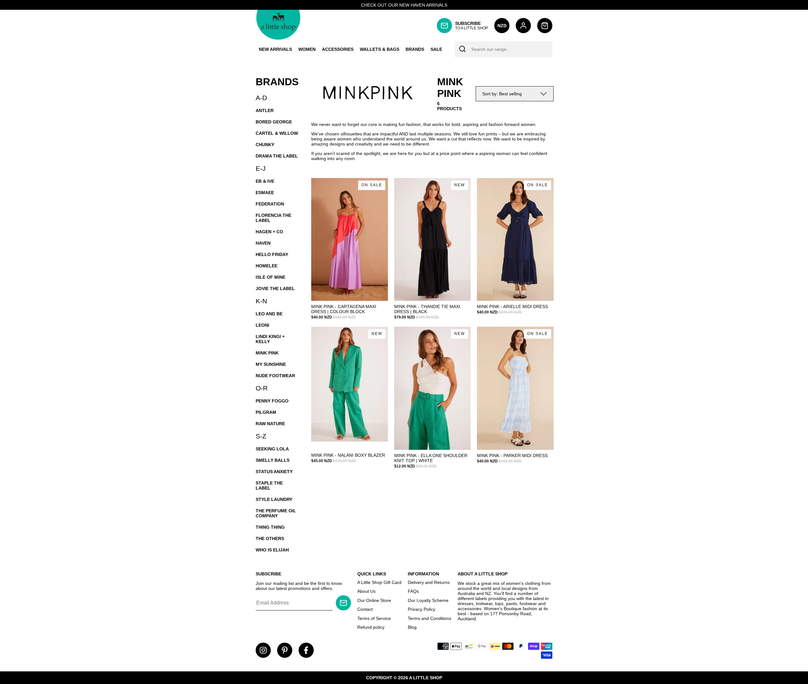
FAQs (413, 591)
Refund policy (370, 627)
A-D (261, 97)
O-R (262, 388)
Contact (365, 609)
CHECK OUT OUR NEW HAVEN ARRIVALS (404, 5)
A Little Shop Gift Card (379, 582)
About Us (366, 591)
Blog (412, 627)
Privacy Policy (421, 609)
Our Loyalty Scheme (428, 600)
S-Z (261, 436)
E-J (261, 168)
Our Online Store (374, 600)
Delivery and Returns (429, 582)
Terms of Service (374, 618)
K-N (261, 301)
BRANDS (277, 81)
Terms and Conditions (429, 618)
